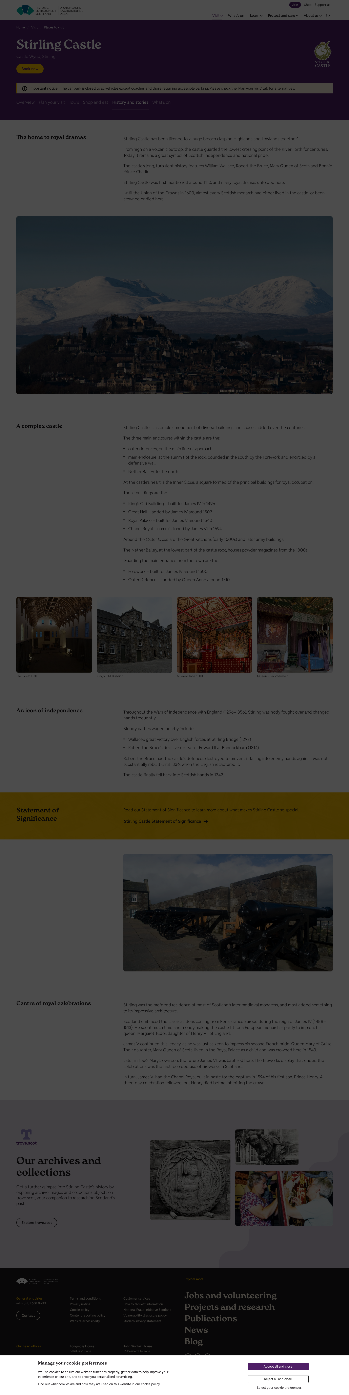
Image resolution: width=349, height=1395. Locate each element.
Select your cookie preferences (279, 1388)
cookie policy (150, 1384)
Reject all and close (278, 1379)
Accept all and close (278, 1366)
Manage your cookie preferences (72, 1363)
